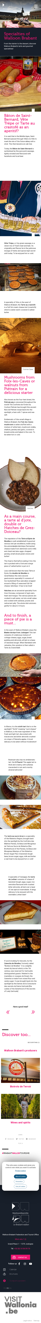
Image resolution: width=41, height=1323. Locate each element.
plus (20, 1143)
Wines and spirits (20, 1122)
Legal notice (27, 1321)
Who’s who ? (19, 1239)
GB (8, 1288)
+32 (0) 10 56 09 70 (22, 1248)
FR (4, 1288)
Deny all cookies (20, 1186)
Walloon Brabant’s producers (20, 1050)
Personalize (19, 1181)
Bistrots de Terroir (20, 1086)
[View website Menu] (36, 6)
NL (11, 1288)
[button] (2, 345)
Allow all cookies (20, 1176)
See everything (33, 1042)
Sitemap (36, 1321)
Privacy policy (20, 1171)
